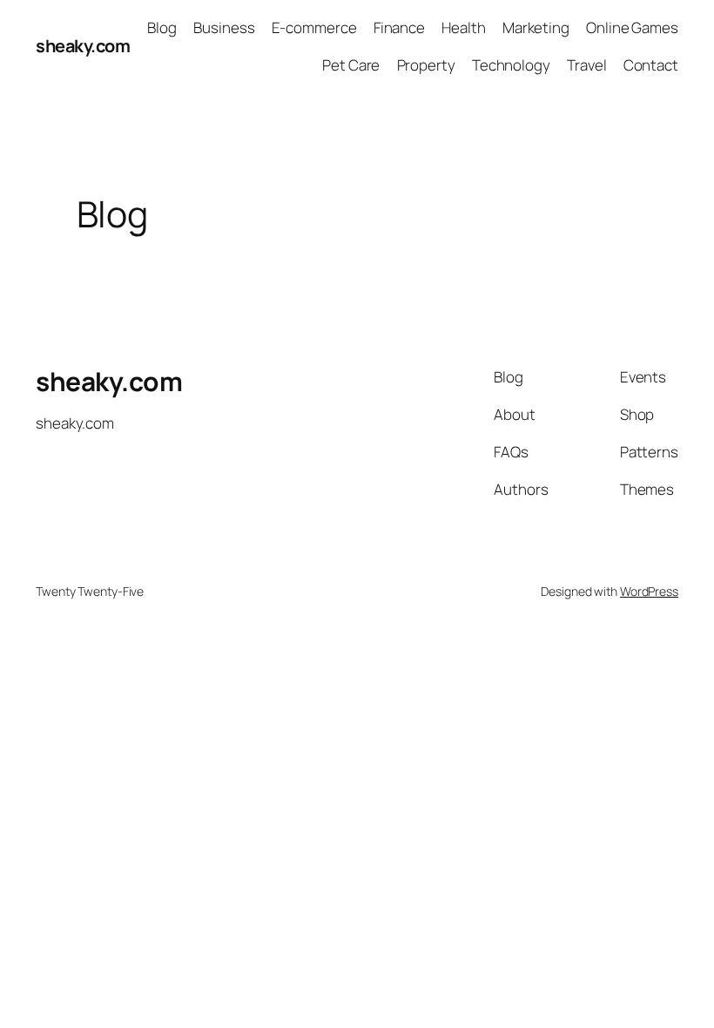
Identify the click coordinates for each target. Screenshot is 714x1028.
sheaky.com (83, 45)
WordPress (649, 591)
